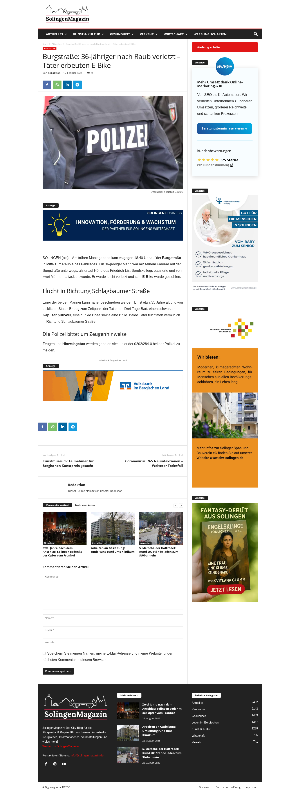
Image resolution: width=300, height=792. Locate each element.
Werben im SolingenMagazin (60, 746)
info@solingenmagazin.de (87, 755)
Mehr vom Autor (85, 505)
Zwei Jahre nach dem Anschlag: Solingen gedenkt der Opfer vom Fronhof (62, 551)
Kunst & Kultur (86, 34)
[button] (255, 34)
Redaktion (54, 72)
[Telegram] (77, 85)
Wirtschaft (174, 34)
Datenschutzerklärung (228, 787)
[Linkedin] (67, 85)
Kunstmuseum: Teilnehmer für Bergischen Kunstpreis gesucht (68, 463)
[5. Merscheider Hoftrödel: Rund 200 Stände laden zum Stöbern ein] (161, 528)
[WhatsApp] (57, 85)
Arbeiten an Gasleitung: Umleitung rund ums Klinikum (113, 550)
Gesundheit (120, 34)
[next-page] (181, 505)
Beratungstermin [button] (225, 128)
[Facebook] (47, 85)
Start (45, 43)
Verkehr (147, 34)
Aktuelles (54, 34)
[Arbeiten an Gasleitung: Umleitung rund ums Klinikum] (113, 528)
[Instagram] (55, 764)
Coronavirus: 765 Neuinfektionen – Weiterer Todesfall (154, 463)
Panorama (198, 709)
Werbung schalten (210, 34)
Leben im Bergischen (205, 722)
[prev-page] (175, 505)
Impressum (252, 787)
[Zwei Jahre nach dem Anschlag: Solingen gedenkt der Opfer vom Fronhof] (65, 528)
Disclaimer (205, 787)
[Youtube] (64, 764)
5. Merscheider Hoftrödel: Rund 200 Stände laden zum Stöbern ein (159, 551)
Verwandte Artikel (57, 505)
